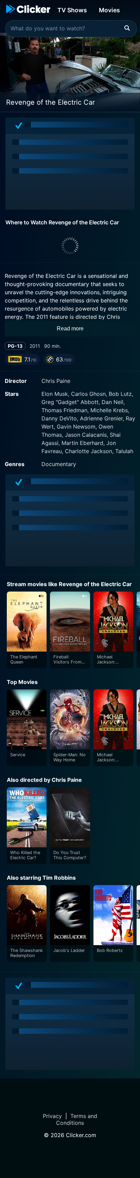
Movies (109, 10)
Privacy (52, 1116)
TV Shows (72, 10)
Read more (70, 328)
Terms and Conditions (76, 1119)
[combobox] (71, 28)
